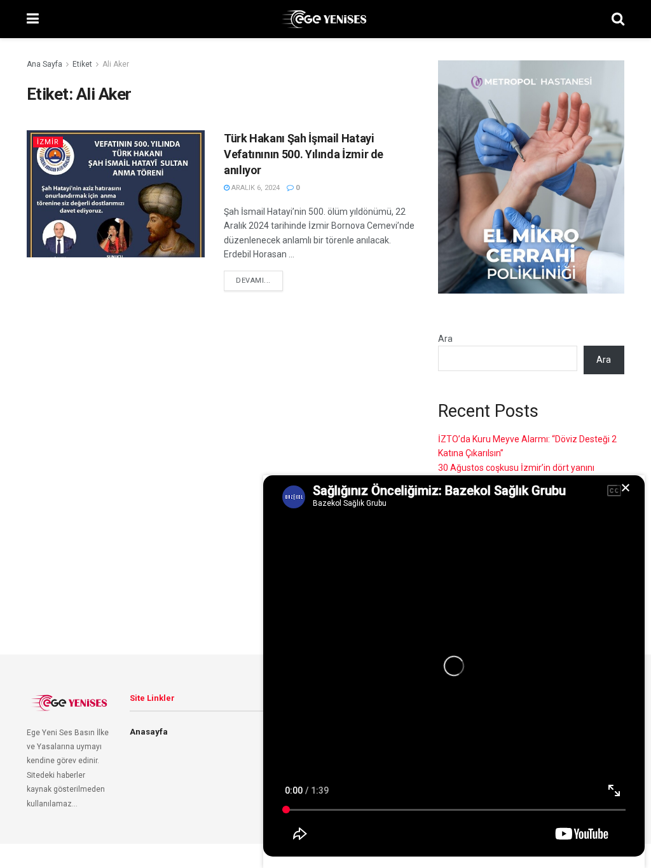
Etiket (82, 64)
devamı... (253, 280)
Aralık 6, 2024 (255, 188)
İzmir (48, 142)
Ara (445, 339)
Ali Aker (115, 64)
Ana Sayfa (44, 64)
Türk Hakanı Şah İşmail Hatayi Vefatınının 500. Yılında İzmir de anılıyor (303, 154)
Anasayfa (149, 731)
